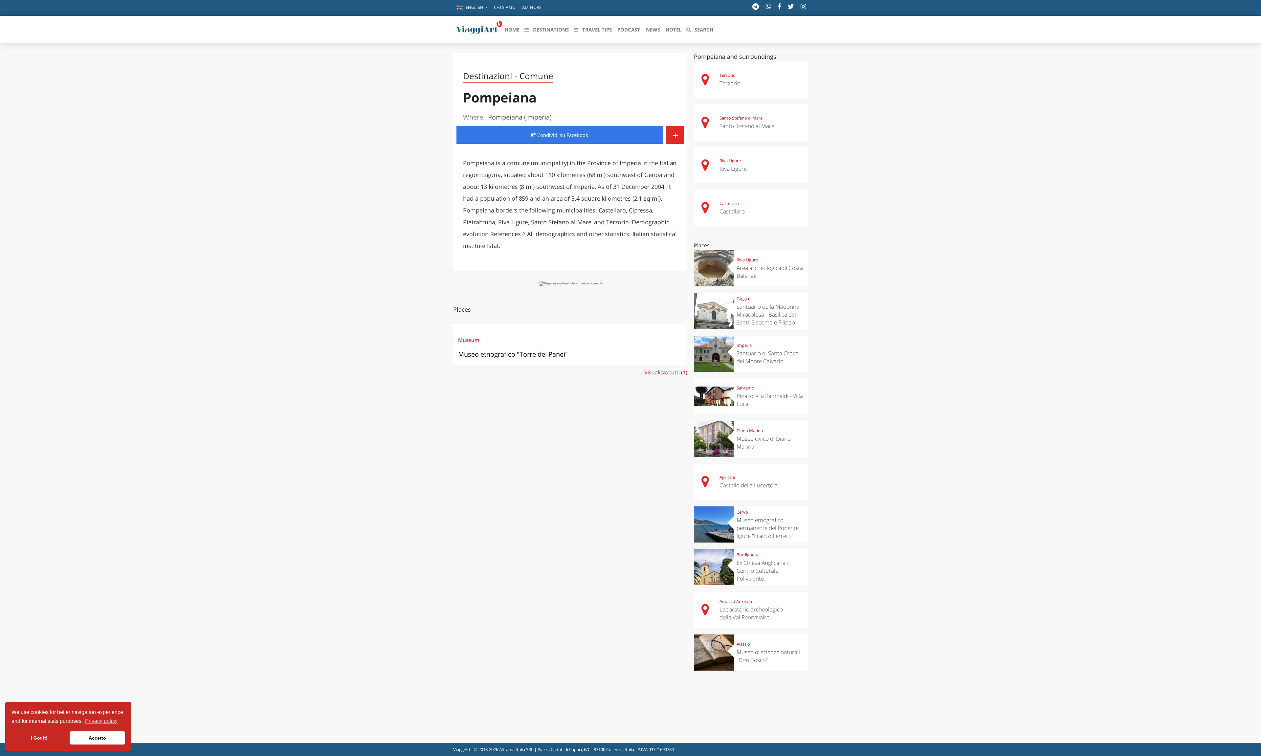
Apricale (727, 477)
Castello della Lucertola (748, 485)
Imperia (744, 345)
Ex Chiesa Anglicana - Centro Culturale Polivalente (762, 570)
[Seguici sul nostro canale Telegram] (756, 6)
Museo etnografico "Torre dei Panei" (513, 354)
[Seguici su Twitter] (791, 6)
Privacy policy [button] (101, 721)
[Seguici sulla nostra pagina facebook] (779, 6)
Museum (468, 340)
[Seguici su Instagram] (803, 6)
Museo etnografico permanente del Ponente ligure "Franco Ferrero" (768, 528)
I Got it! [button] (39, 738)
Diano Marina (750, 431)
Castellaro (729, 203)
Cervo (742, 512)
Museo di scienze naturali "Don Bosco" (768, 656)
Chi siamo (505, 7)
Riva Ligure (730, 161)
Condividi (562, 135)
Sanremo (745, 388)
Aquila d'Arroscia (735, 601)
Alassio (743, 644)
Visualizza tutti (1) (665, 372)
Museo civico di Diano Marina (764, 442)
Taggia (743, 298)
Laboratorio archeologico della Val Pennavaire (751, 613)
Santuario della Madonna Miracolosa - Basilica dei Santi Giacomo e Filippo (768, 314)
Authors (532, 7)
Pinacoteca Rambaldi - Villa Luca (770, 400)
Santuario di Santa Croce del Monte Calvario (767, 357)
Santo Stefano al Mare (741, 118)
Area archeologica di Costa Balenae (770, 271)
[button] (472, 7)
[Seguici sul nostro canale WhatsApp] (768, 6)
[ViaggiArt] (479, 29)
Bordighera (747, 555)
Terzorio (727, 75)
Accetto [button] (97, 738)
